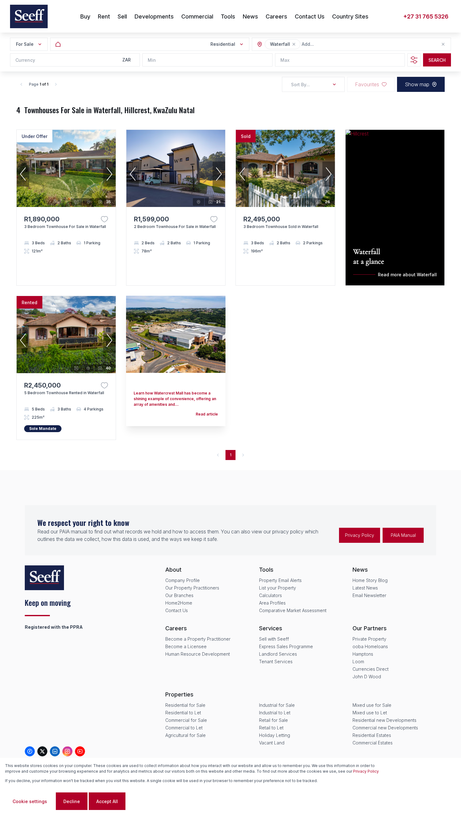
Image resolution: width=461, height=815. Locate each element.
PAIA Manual (403, 535)
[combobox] (336, 44)
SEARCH (437, 60)
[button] (293, 44)
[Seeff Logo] (29, 16)
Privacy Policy (359, 535)
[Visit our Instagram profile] (67, 751)
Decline (71, 801)
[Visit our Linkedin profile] (55, 751)
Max (284, 60)
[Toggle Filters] (414, 59)
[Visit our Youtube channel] (80, 751)
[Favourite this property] (104, 219)
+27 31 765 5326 (425, 16)
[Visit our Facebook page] (30, 751)
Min (152, 60)
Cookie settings (30, 801)
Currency (25, 60)
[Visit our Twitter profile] (42, 751)
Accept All (107, 801)
